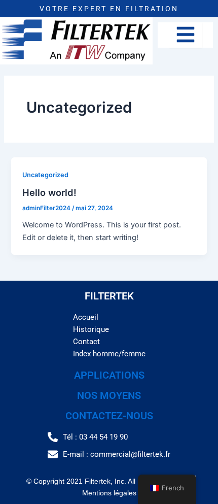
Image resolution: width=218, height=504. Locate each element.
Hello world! (49, 192)
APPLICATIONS (109, 375)
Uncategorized (45, 175)
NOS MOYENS (109, 395)
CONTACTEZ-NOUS (109, 416)
